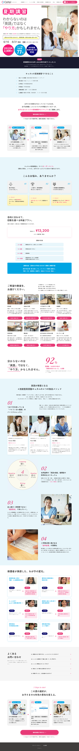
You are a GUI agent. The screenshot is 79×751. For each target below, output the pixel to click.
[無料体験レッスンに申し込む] (39, 31)
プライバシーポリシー (36, 745)
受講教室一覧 (59, 2)
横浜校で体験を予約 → (31, 345)
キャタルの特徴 (32, 2)
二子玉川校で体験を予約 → (47, 318)
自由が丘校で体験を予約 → (31, 318)
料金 (54, 2)
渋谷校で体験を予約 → (14, 318)
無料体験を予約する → (39, 114)
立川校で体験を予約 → (47, 345)
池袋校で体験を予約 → (64, 318)
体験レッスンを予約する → (70, 2)
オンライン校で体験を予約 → (64, 345)
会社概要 (45, 745)
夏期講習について (24, 2)
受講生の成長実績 (40, 2)
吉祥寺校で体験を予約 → (15, 345)
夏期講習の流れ (48, 2)
